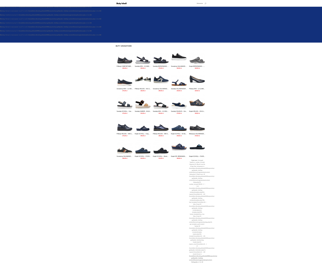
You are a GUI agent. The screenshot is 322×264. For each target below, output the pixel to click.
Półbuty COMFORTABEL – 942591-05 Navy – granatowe (125, 66)
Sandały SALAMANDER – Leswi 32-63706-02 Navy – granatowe (179, 88)
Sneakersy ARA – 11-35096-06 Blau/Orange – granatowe (125, 88)
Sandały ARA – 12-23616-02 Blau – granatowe (161, 111)
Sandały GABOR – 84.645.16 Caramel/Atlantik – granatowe (143, 111)
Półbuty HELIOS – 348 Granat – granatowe (125, 133)
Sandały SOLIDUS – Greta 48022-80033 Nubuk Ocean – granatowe (179, 111)
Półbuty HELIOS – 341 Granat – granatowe (143, 88)
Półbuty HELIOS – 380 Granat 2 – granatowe (161, 133)
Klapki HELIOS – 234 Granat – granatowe (197, 111)
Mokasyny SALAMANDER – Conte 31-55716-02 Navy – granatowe (197, 133)
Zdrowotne (200, 3)
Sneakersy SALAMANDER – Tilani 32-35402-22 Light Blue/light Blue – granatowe (161, 88)
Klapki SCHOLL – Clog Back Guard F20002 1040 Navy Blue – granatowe (143, 133)
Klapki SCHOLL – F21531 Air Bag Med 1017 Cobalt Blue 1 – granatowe (143, 156)
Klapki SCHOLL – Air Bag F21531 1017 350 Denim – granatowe (179, 133)
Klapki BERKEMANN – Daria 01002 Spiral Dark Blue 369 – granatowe (197, 66)
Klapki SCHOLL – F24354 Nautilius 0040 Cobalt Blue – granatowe (197, 156)
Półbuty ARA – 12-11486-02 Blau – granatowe (197, 88)
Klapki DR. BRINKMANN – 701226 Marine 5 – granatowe (179, 156)
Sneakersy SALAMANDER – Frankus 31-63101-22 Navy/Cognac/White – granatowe (125, 156)
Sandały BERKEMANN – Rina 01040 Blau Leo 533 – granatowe (161, 66)
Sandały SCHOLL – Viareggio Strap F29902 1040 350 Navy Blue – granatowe (125, 111)
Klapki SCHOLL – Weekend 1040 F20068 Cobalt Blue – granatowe (161, 156)
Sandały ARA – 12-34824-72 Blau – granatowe (143, 66)
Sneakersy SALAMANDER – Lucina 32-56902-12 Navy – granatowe (179, 66)
